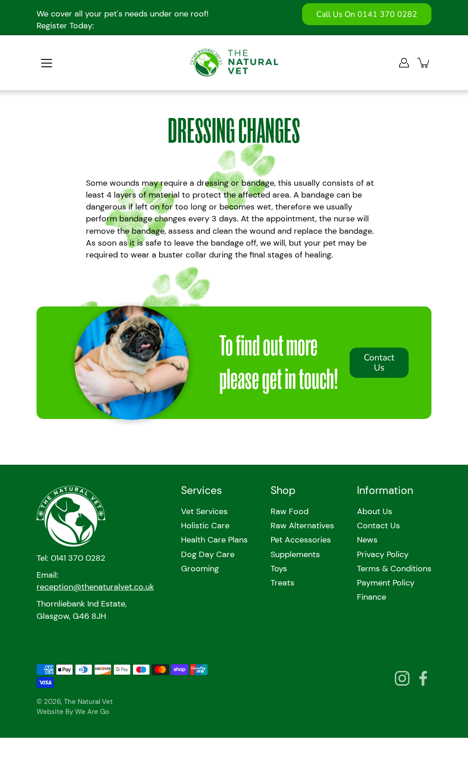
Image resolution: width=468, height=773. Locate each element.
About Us (374, 511)
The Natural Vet (88, 701)
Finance (371, 597)
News (367, 540)
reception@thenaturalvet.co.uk (95, 587)
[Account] (404, 62)
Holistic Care (205, 526)
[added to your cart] (424, 62)
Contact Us (379, 363)
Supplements (295, 554)
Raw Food (289, 511)
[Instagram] (402, 678)
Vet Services (204, 511)
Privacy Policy (383, 554)
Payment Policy (386, 583)
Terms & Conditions (394, 569)
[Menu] (47, 63)
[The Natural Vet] (234, 63)
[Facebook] (423, 678)
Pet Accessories (301, 540)
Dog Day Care (207, 554)
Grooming (200, 569)
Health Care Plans (214, 540)
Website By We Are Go (73, 711)
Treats (282, 583)
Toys (279, 569)
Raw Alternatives (302, 526)
